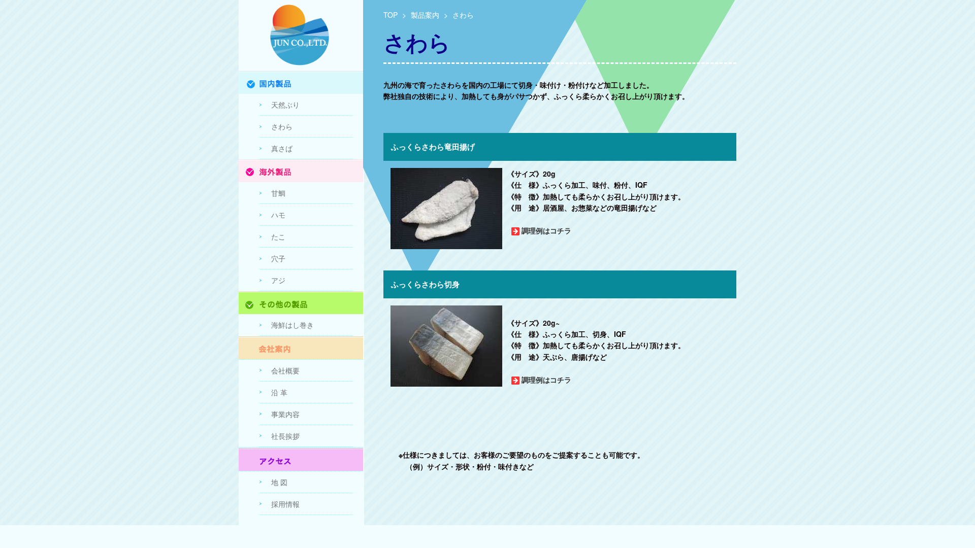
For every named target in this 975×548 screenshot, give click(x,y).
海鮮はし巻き (292, 325)
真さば (281, 148)
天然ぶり (285, 104)
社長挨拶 (285, 436)
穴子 (278, 258)
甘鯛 (278, 193)
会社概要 (285, 370)
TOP (390, 15)
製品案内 (425, 15)
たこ (278, 236)
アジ (278, 280)
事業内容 (285, 414)
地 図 (279, 482)
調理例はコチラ (546, 230)
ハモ (278, 215)
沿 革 (279, 392)
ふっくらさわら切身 (425, 284)
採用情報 (285, 504)
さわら (281, 126)
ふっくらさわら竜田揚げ (433, 146)
